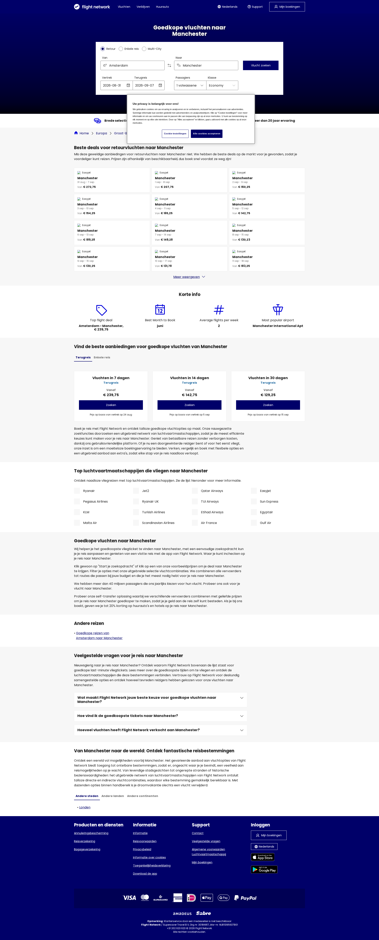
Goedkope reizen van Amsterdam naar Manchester (99, 635)
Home (84, 133)
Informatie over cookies (149, 857)
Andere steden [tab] (87, 796)
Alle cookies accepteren (206, 133)
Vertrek (107, 78)
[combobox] (132, 65)
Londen (84, 807)
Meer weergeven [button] (186, 277)
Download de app (145, 874)
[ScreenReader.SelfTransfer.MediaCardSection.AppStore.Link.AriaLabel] (264, 857)
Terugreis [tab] (83, 357)
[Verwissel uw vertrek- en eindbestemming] (169, 65)
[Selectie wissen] (234, 65)
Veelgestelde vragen (206, 841)
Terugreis (140, 78)
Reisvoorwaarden (145, 841)
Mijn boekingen (202, 862)
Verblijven (143, 7)
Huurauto (162, 7)
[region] (191, 119)
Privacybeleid (142, 849)
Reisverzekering (84, 841)
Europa (101, 133)
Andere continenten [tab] (142, 796)
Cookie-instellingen (175, 133)
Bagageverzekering (87, 849)
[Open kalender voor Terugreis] (160, 85)
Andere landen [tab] (112, 796)
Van (104, 58)
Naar (179, 58)
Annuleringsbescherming (91, 833)
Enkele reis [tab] (102, 357)
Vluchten (124, 7)
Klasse (212, 78)
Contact (198, 833)
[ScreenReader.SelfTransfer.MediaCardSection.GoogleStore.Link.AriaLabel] (264, 870)
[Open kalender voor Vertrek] (128, 85)
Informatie (140, 833)
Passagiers (183, 78)
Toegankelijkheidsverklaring (152, 865)
